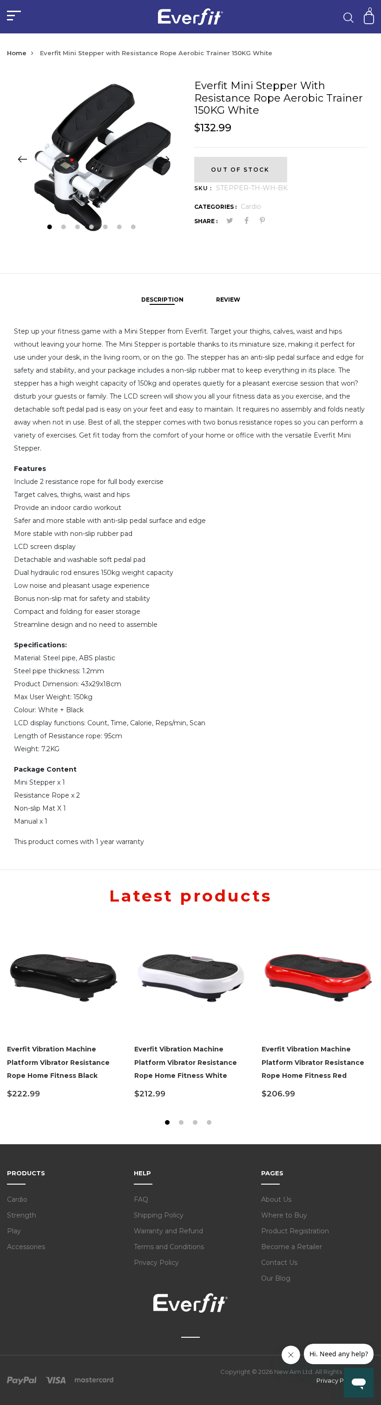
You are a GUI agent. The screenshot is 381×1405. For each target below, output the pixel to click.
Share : (205, 221)
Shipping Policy (159, 1215)
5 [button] (106, 228)
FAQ (141, 1199)
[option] (93, 158)
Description (162, 299)
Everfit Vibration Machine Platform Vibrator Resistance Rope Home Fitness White (185, 1062)
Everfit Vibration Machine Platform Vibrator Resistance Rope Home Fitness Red (313, 1062)
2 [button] (64, 228)
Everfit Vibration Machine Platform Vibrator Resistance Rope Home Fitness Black (58, 1062)
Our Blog (275, 1278)
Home (16, 53)
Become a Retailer (291, 1247)
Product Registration (295, 1231)
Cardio (251, 206)
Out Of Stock (240, 169)
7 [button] (134, 228)
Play (14, 1231)
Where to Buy (284, 1215)
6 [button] (120, 228)
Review (228, 299)
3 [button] (78, 228)
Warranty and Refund (168, 1231)
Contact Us (279, 1262)
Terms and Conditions (169, 1247)
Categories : (215, 206)
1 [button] (50, 228)
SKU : (203, 188)
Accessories (26, 1247)
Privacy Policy (156, 1262)
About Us (276, 1199)
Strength (21, 1215)
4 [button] (92, 228)
